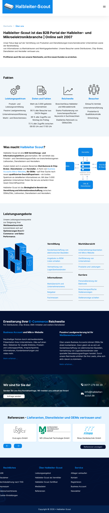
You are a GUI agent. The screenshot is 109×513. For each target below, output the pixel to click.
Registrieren (76, 482)
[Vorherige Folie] (7, 446)
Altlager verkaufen (79, 473)
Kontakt (74, 477)
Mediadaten (40, 486)
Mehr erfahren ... (10, 358)
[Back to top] (100, 505)
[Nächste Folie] (18, 446)
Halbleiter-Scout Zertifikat (46, 482)
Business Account (78, 486)
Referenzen (40, 491)
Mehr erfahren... (67, 364)
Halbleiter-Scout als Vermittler (48, 477)
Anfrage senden (14, 396)
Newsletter (75, 491)
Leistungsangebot (43, 473)
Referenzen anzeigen (93, 447)
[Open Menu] (106, 6)
